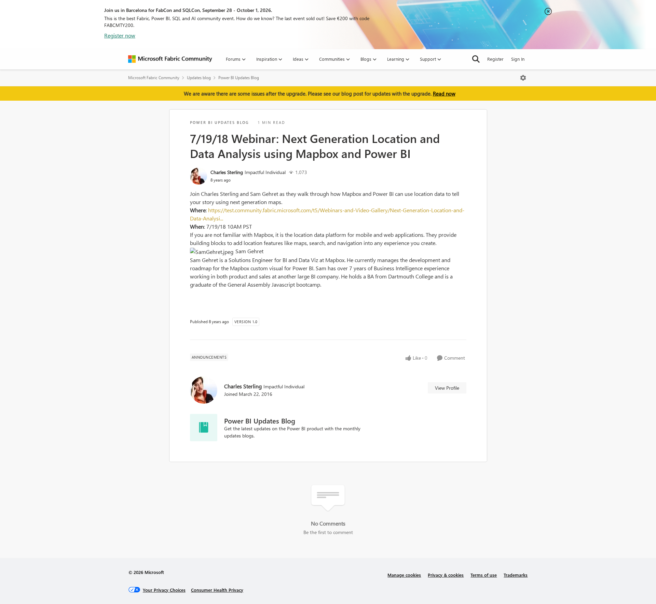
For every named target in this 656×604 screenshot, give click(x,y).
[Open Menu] (523, 78)
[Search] (476, 59)
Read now (444, 93)
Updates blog (199, 77)
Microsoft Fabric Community (153, 77)
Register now (119, 35)
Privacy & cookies (446, 575)
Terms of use (483, 575)
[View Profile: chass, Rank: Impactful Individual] (198, 176)
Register (495, 59)
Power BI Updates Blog (238, 77)
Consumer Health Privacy (217, 590)
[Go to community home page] (170, 59)
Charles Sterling (226, 172)
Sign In (517, 59)
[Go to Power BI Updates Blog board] (203, 427)
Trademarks (516, 575)
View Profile (447, 388)
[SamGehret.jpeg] (212, 252)
